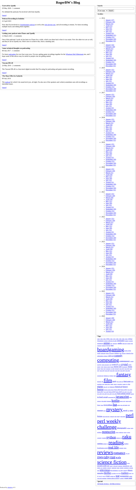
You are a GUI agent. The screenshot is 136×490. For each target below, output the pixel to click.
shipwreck (115, 466)
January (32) (110, 45)
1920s (98, 339)
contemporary (124, 361)
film (108, 380)
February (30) (110, 22)
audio (120, 343)
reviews (105, 452)
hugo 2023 (99, 393)
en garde (112, 368)
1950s (108, 339)
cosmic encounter (105, 364)
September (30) (111, 60)
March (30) (109, 198)
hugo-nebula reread (123, 394)
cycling (101, 366)
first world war (120, 381)
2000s (123, 339)
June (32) (109, 29)
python (111, 437)
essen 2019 (107, 370)
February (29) (110, 71)
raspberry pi (105, 443)
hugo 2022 (129, 391)
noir (128, 410)
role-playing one (50, 25)
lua (115, 404)
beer (112, 345)
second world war (103, 466)
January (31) (110, 70)
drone (102, 368)
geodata (124, 384)
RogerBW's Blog (68, 2)
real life (113, 447)
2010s (126, 339)
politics (99, 432)
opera (115, 416)
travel (130, 473)
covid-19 (115, 364)
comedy (118, 355)
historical (118, 387)
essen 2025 (127, 370)
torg (117, 473)
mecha (118, 405)
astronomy (115, 343)
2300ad (130, 339)
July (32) (109, 31)
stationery (109, 467)
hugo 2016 (130, 389)
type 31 (100, 476)
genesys (115, 384)
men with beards (123, 405)
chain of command (110, 353)
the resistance (114, 470)
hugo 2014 (117, 389)
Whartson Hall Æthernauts (75, 54)
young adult (128, 478)
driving (98, 368)
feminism (99, 381)
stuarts (118, 467)
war (118, 475)
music (104, 410)
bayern (108, 345)
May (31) (109, 28)
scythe (128, 463)
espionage (117, 368)
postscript (108, 432)
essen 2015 (121, 368)
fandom (111, 375)
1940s (104, 339)
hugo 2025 (109, 393)
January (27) (110, 20)
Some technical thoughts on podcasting (16, 48)
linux (98, 405)
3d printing (100, 341)
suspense (131, 467)
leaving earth (128, 401)
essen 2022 (112, 370)
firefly (114, 381)
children (116, 353)
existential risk (100, 375)
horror (100, 389)
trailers (124, 473)
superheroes (126, 467)
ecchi (104, 368)
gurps (100, 386)
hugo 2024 (104, 393)
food (103, 384)
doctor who (118, 367)
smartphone (126, 466)
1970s (114, 339)
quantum (118, 438)
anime (106, 343)
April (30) (109, 50)
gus (108, 387)
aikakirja (127, 340)
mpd (129, 405)
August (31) (110, 83)
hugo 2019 (112, 392)
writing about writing (113, 478)
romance (119, 453)
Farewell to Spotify (9, 6)
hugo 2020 (119, 392)
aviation (129, 343)
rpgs (100, 457)
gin (127, 384)
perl (130, 415)
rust (112, 457)
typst (108, 476)
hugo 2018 (106, 391)
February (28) (110, 47)
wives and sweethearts (102, 478)
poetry (132, 428)
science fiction (112, 462)
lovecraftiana (108, 405)
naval (125, 410)
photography (122, 428)
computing (108, 360)
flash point (127, 381)
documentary (125, 366)
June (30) (109, 54)
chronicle (124, 353)
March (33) (109, 24)
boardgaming (110, 349)
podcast (7, 82)
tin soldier (113, 473)
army (111, 343)
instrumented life (111, 397)
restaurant (121, 448)
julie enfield (103, 401)
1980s (117, 339)
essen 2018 (102, 370)
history (125, 387)
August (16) (110, 331)
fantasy (123, 374)
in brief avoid (102, 397)
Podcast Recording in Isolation (13, 19)
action (106, 341)
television (105, 470)
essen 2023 (117, 370)
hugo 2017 (100, 392)
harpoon (112, 387)
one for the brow (106, 416)
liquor (102, 405)
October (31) (110, 37)
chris (120, 353)
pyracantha (104, 438)
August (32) (110, 33)
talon (98, 470)
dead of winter (107, 366)
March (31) (109, 49)
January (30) (110, 318)
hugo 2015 (124, 389)
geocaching (119, 384)
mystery (114, 409)
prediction (121, 432)
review (125, 448)
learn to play (122, 401)
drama (130, 367)
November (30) (111, 39)
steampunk (114, 467)
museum (100, 410)
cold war (111, 356)
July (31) (109, 56)
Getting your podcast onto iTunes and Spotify (18, 33)
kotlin (116, 400)
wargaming (124, 476)
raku (126, 436)
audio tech (124, 343)
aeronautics (121, 341)
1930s (101, 339)
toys (119, 473)
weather (130, 476)
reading (116, 442)
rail (121, 438)
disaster (112, 366)
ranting (100, 443)
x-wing (122, 478)
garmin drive (107, 384)
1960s (111, 339)
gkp (129, 384)
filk (102, 381)
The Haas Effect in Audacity (12, 76)
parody (118, 416)
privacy (125, 432)
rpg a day (128, 453)
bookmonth (103, 353)
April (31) (109, 26)
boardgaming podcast (27, 25)
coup (110, 364)
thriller (107, 473)
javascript (122, 396)
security (111, 466)
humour (132, 393)
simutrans (120, 466)
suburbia (121, 467)
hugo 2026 (114, 393)
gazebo (111, 384)
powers (117, 432)
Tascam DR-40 (7, 63)
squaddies (105, 467)
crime (119, 364)
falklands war (107, 375)
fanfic (115, 375)
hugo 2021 (124, 391)
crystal (124, 364)
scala (118, 457)
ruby (106, 457)
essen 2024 (122, 370)
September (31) (111, 35)
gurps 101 (105, 387)
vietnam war (112, 476)
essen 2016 (127, 368)
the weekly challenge (122, 470)
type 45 (104, 476)
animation (100, 343)
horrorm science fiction (109, 389)
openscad (112, 416)
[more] (4, 15)
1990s (120, 339)
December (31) (111, 41)
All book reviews (103, 484)
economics (108, 368)
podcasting (12, 54)
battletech (104, 345)
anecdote (131, 340)
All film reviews (115, 484)
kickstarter (109, 401)
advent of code (112, 341)
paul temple (122, 416)
